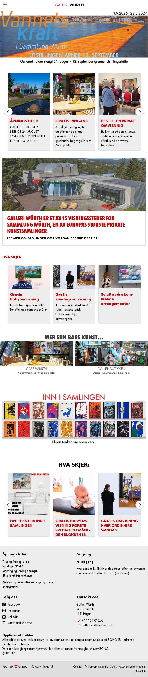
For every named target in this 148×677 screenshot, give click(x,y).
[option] (29, 111)
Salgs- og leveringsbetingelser (128, 666)
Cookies (77, 666)
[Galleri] (74, 184)
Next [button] (139, 112)
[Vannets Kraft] (74, 36)
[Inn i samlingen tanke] (74, 419)
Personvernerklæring (96, 666)
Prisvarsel (140, 670)
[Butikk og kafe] (74, 355)
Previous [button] (8, 112)
